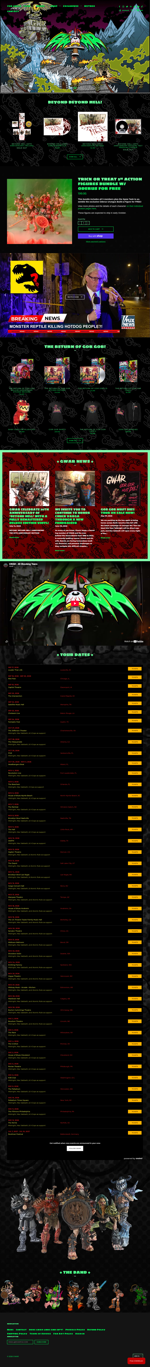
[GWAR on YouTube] (138, 6)
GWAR (16, 1356)
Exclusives (71, 6)
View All (73, 157)
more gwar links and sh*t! (46, 1329)
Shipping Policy (17, 1333)
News (10, 1329)
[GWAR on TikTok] (142, 6)
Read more (14, 537)
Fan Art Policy (63, 1333)
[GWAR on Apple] (134, 6)
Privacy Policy (75, 1329)
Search (79, 1333)
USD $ (136, 1356)
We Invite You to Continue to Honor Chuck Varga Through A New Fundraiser (72, 516)
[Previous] (5, 294)
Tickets (135, 669)
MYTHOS (89, 6)
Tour (27, 6)
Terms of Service (40, 1333)
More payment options (95, 241)
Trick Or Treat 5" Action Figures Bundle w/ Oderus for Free (110, 184)
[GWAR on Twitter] (127, 6)
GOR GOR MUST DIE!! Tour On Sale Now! (118, 511)
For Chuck (14, 6)
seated (139, 1158)
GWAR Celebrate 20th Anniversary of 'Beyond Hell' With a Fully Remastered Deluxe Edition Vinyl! (29, 516)
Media (40, 6)
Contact (13, 11)
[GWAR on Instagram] (123, 6)
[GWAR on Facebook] (119, 6)
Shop (54, 6)
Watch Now (73, 297)
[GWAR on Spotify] (131, 6)
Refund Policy (96, 1329)
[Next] (145, 294)
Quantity (81, 219)
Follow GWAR (75, 1148)
